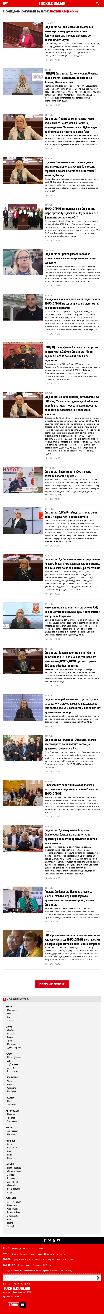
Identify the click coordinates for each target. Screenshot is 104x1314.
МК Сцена (11, 1091)
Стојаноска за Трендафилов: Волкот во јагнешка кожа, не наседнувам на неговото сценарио (70, 258)
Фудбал (10, 1030)
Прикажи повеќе (52, 984)
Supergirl (11, 1226)
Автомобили (12, 1110)
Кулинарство (12, 1071)
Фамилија (11, 1185)
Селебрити (11, 1088)
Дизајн (10, 1060)
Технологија (12, 1104)
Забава (9, 1127)
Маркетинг (18, 1284)
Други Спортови (14, 1047)
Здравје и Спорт (14, 1202)
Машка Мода (12, 1205)
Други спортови (61, 1254)
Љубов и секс (13, 1064)
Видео (60, 1270)
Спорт (9, 1026)
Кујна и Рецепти (14, 1188)
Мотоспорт (12, 1044)
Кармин (10, 1164)
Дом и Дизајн (13, 1181)
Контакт (27, 1284)
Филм (9, 1081)
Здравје (10, 1067)
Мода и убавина (14, 1057)
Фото (54, 1270)
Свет (9, 1017)
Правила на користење (12, 1296)
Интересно (12, 1134)
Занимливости (13, 1121)
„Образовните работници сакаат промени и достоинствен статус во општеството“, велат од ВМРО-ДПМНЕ (72, 789)
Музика (10, 1084)
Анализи (10, 1020)
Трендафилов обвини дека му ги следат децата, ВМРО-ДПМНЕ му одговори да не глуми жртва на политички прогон (72, 303)
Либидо (10, 1174)
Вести (9, 1006)
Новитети (11, 1114)
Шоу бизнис (12, 1077)
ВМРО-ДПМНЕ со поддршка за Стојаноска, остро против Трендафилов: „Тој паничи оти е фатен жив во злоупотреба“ (71, 213)
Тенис (9, 1040)
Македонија (12, 1010)
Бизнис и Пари (13, 1212)
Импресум (7, 1284)
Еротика (46, 1270)
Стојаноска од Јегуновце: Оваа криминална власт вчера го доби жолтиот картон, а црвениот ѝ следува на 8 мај (70, 744)
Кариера (11, 1178)
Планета (10, 1097)
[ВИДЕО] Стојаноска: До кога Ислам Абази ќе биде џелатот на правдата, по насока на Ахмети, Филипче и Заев (71, 78)
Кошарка (11, 1033)
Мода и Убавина (14, 1167)
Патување (51, 1259)
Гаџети (10, 1222)
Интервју (10, 1140)
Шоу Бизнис (12, 1147)
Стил (9, 1151)
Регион (10, 1013)
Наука (9, 1101)
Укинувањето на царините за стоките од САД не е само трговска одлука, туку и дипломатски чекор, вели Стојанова (72, 612)
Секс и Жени (12, 1208)
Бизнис (10, 1154)
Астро (9, 1192)
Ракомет (10, 1037)
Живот (9, 1054)
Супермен (11, 1198)
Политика (11, 1158)
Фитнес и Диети (14, 1171)
